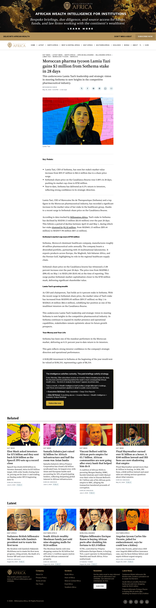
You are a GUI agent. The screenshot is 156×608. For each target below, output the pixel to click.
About (135, 45)
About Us (39, 574)
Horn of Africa (70, 578)
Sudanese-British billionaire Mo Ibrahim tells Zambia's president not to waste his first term (23, 540)
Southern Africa (103, 45)
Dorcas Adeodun (14, 482)
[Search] (140, 45)
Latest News (57, 55)
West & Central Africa (71, 45)
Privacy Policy (41, 578)
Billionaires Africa (103, 55)
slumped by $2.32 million (64, 227)
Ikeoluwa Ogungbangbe (125, 559)
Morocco (74, 56)
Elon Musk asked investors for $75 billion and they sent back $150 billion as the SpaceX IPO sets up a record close (23, 457)
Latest (41, 45)
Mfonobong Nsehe (50, 87)
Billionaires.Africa (79, 217)
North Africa (52, 45)
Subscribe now (145, 36)
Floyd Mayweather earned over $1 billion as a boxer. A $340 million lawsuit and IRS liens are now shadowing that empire (132, 457)
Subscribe (100, 586)
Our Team (39, 584)
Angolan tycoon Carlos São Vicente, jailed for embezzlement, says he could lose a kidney (131, 540)
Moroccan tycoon (60, 56)
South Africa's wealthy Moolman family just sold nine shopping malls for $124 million (57, 540)
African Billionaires (85, 55)
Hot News (46, 55)
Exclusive (117, 45)
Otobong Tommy (86, 562)
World (126, 45)
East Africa (88, 45)
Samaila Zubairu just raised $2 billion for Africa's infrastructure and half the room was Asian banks (58, 456)
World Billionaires (87, 533)
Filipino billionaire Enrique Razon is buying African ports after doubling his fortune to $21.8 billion (95, 540)
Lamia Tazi (47, 56)
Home (33, 45)
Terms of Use (41, 581)
